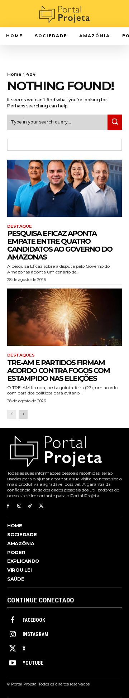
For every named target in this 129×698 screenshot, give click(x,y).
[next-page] (23, 414)
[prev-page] (11, 414)
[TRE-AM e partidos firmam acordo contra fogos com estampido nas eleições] (64, 317)
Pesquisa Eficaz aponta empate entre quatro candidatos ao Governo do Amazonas (59, 245)
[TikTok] (30, 506)
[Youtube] (12, 663)
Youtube (33, 663)
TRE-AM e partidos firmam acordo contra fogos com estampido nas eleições (58, 370)
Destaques (21, 355)
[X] (41, 506)
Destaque (19, 226)
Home (14, 74)
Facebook (34, 620)
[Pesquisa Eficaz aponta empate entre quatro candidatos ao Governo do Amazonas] (64, 188)
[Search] (115, 122)
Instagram (35, 634)
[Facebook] (8, 506)
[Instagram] (19, 506)
